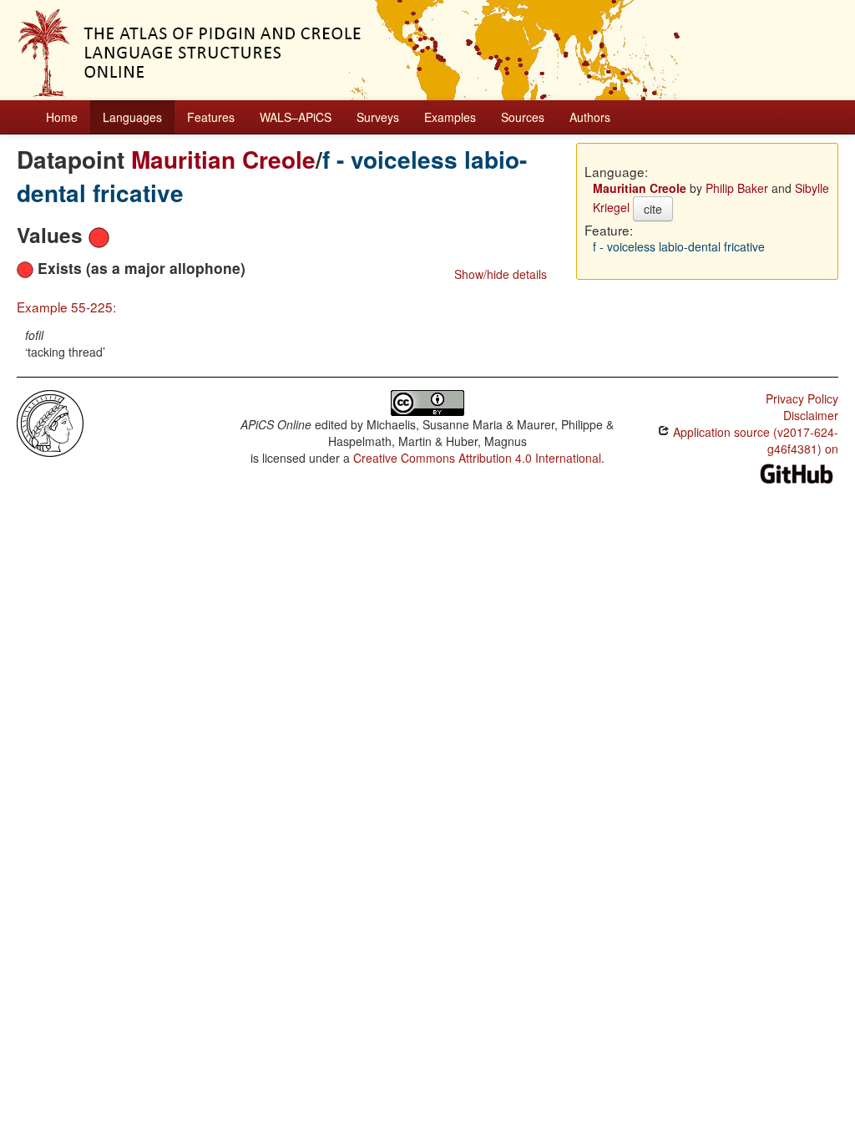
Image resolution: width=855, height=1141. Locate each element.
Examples (450, 117)
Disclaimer (810, 415)
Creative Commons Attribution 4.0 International (477, 457)
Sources (522, 117)
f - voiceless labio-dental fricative (679, 246)
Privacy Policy (802, 398)
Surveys (378, 117)
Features (211, 117)
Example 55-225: (66, 306)
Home (62, 117)
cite (653, 208)
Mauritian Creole (223, 159)
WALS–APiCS (295, 117)
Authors (589, 117)
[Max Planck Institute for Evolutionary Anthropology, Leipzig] (50, 421)
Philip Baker (737, 188)
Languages (132, 117)
